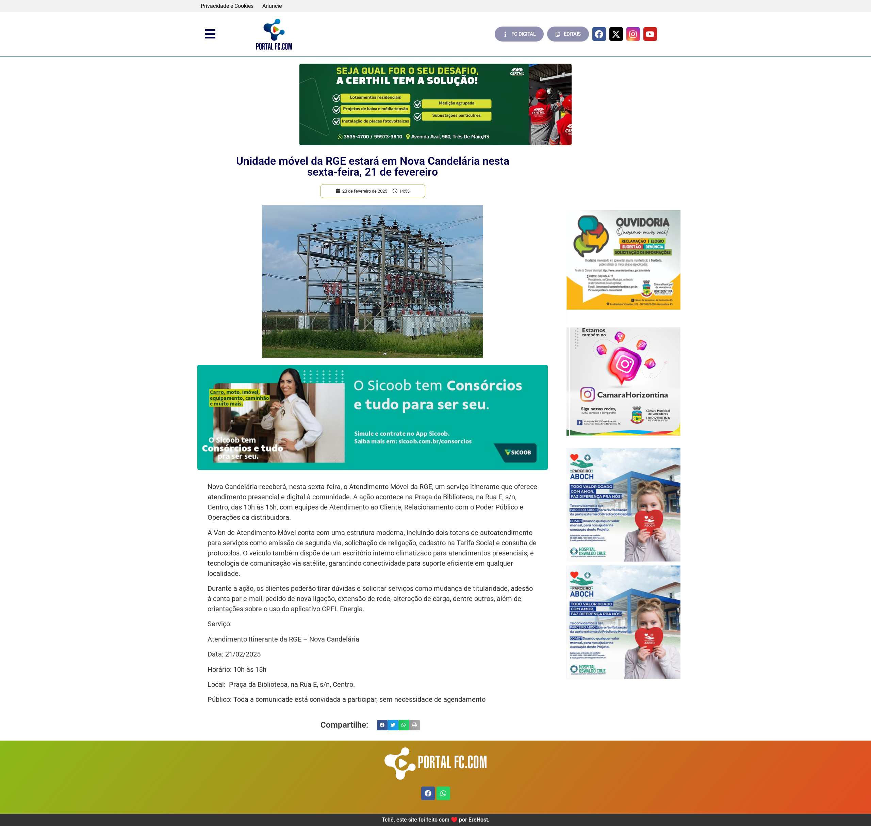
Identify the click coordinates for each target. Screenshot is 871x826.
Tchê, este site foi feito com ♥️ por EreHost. (436, 819)
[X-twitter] (616, 34)
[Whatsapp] (443, 793)
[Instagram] (633, 34)
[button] (382, 725)
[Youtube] (650, 34)
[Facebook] (599, 34)
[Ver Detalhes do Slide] (435, 104)
